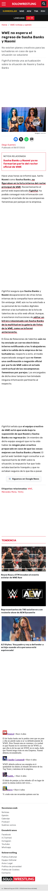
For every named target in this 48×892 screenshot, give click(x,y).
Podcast (6, 822)
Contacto (6, 873)
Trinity (20, 492)
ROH (43, 11)
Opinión (5, 815)
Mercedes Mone (9, 492)
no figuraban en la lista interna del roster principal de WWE (24, 183)
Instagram (6, 841)
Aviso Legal (7, 863)
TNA (36, 11)
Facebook (6, 834)
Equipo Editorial (9, 860)
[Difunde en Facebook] (16, 139)
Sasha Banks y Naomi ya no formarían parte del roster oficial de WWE (20, 163)
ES (32, 18)
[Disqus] (24, 690)
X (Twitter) (7, 838)
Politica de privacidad (11, 866)
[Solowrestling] (24, 3)
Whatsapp (6, 847)
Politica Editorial (9, 857)
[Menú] (3, 3)
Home (4, 25)
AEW (29, 11)
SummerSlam (10, 11)
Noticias (5, 812)
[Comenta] (32, 139)
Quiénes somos (9, 825)
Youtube (6, 844)
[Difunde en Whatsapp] (26, 139)
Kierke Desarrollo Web (29, 888)
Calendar (6, 818)
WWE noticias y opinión (21, 25)
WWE (21, 11)
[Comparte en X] (21, 139)
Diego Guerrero (9, 145)
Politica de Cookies (10, 869)
